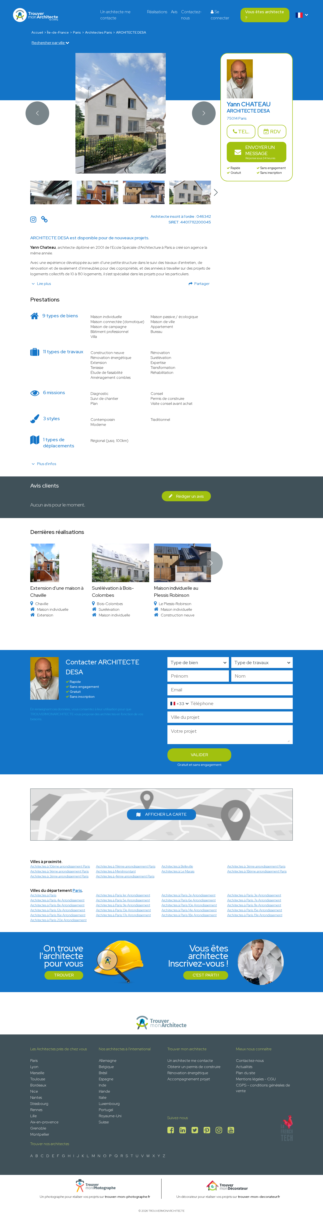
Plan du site (245, 1072)
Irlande (104, 1091)
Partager (202, 283)
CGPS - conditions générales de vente (263, 1088)
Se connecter (220, 15)
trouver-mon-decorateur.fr (259, 1197)
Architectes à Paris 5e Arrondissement (123, 900)
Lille (33, 1115)
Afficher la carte (166, 814)
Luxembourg (109, 1103)
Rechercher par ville (48, 42)
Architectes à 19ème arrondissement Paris (125, 866)
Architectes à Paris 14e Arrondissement (189, 910)
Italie (102, 1097)
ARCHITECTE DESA (131, 32)
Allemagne (107, 1060)
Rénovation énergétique (187, 1072)
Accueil (37, 32)
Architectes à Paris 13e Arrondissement (123, 910)
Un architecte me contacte (115, 15)
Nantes (36, 1097)
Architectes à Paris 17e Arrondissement (123, 915)
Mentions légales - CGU (256, 1079)
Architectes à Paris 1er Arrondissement (123, 895)
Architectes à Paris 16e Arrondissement (57, 915)
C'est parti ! (206, 975)
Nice (34, 1091)
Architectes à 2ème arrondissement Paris (59, 876)
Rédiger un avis (190, 496)
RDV (275, 131)
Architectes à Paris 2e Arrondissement (188, 895)
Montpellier (39, 1134)
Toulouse (37, 1079)
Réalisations (157, 11)
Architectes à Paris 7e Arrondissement (254, 900)
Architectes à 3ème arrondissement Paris (256, 866)
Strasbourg (39, 1103)
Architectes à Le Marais (178, 871)
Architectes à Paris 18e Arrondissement (189, 915)
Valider (199, 754)
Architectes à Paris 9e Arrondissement (123, 905)
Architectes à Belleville (177, 866)
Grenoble (38, 1128)
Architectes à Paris (43, 895)
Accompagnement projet (188, 1079)
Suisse (104, 1122)
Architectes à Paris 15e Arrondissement (254, 910)
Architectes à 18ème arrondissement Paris (257, 871)
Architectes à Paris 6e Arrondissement (189, 900)
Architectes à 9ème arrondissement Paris (59, 871)
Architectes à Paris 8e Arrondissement (57, 905)
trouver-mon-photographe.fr (127, 1197)
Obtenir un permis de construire (193, 1066)
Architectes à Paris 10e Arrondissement (189, 905)
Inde (102, 1085)
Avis (174, 11)
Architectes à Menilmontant (116, 871)
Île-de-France (58, 32)
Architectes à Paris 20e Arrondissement (58, 920)
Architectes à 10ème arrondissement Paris (60, 866)
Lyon (34, 1066)
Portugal (106, 1109)
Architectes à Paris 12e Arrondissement (57, 910)
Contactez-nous (191, 15)
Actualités (244, 1066)
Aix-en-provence (44, 1122)
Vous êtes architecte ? (264, 15)
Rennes (36, 1109)
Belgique (106, 1066)
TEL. (243, 131)
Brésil (103, 1072)
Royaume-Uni (110, 1115)
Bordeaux (38, 1085)
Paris (77, 32)
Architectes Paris (98, 32)
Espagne (106, 1079)
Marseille (37, 1072)
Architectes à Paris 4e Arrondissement (57, 900)
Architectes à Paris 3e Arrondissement (254, 895)
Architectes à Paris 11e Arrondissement (254, 905)
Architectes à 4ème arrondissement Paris (125, 876)
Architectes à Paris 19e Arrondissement (254, 915)
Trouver (64, 975)
